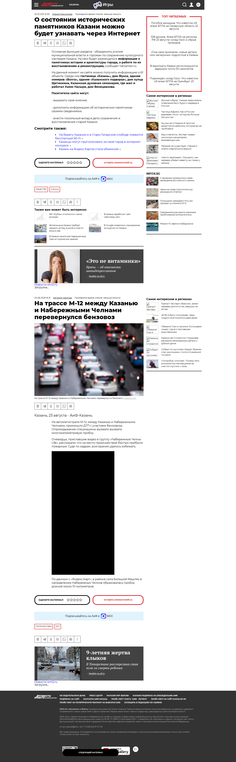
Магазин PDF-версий (118, 696)
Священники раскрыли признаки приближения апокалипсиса (178, 213)
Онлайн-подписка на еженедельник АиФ (155, 696)
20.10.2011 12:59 (41, 14)
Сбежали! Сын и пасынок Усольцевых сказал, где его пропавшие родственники (181, 329)
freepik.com (130, 398)
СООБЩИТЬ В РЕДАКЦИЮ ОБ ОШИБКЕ (143, 702)
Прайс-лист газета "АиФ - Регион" (129, 699)
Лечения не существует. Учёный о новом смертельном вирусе (179, 147)
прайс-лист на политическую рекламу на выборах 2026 (90, 702)
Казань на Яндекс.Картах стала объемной (89, 149)
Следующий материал (91, 752)
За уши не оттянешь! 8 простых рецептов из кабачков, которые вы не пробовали (181, 126)
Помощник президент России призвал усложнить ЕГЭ (176, 202)
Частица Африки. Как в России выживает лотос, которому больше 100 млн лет (180, 114)
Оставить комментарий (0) (118, 163)
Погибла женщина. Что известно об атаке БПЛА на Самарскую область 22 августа (174, 26)
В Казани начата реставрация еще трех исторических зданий (67, 237)
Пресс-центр (96, 696)
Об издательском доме (72, 696)
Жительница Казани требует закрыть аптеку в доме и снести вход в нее (66, 228)
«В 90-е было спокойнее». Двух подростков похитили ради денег (179, 316)
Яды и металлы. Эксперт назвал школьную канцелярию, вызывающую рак (178, 137)
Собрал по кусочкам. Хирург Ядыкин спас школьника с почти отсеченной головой (181, 352)
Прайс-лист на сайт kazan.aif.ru (168, 699)
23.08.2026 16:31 (42, 297)
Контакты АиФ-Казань (95, 699)
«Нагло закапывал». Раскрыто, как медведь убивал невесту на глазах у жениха (180, 160)
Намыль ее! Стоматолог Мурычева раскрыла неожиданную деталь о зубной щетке (179, 341)
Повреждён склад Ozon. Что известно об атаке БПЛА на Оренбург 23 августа (174, 81)
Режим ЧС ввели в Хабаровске (176, 224)
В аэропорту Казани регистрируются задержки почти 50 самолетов (174, 67)
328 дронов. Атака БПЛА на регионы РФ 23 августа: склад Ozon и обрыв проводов (174, 39)
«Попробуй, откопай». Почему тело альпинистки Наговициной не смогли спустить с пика (180, 363)
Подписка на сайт (69, 699)
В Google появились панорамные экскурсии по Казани (122, 226)
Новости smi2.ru (45, 284)
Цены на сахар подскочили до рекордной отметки (176, 190)
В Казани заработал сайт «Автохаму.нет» (117, 215)
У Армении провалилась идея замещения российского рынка (177, 179)
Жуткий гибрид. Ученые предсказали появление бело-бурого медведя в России (181, 103)
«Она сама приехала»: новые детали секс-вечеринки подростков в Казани (174, 54)
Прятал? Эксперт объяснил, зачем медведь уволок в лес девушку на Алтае (179, 306)
